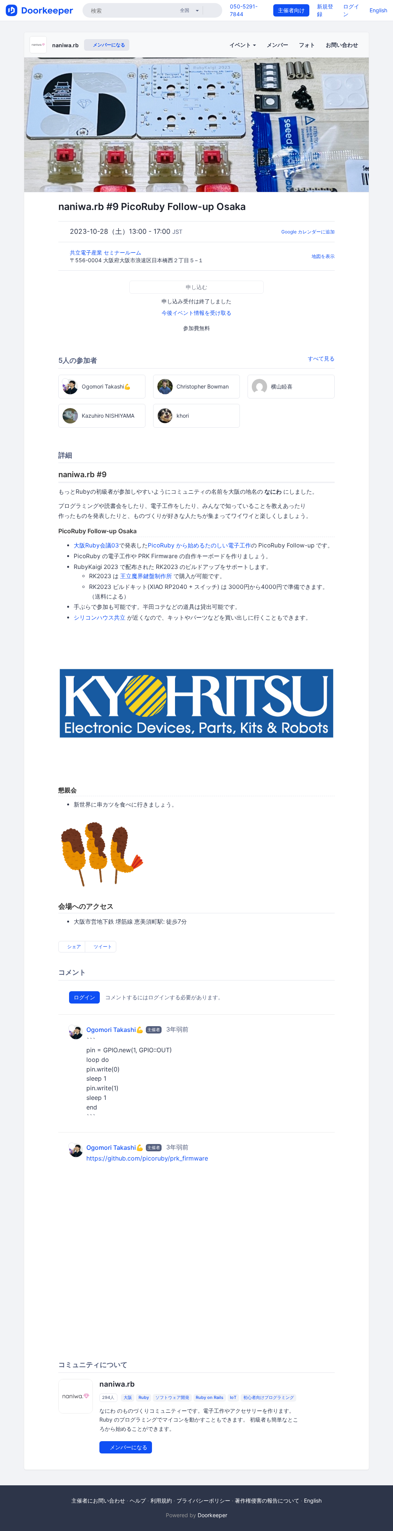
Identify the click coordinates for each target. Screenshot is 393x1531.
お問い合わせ (342, 44)
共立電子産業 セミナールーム (106, 252)
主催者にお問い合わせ (98, 1500)
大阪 (128, 1397)
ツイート (102, 946)
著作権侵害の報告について (267, 1500)
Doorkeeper (212, 1515)
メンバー (277, 44)
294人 (108, 1397)
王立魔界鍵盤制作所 (146, 576)
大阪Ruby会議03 (96, 545)
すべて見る (321, 358)
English (378, 10)
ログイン (84, 997)
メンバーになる (108, 45)
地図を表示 (323, 256)
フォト (307, 44)
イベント (241, 44)
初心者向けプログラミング (268, 1397)
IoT (233, 1397)
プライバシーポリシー (203, 1500)
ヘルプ (138, 1500)
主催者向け (291, 10)
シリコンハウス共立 (99, 617)
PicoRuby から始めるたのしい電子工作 (199, 545)
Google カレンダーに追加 (308, 232)
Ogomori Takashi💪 (115, 1030)
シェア (73, 946)
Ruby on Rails (209, 1397)
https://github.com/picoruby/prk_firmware (147, 1158)
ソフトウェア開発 (172, 1397)
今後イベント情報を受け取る (196, 312)
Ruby (144, 1397)
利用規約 (161, 1500)
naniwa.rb (65, 45)
